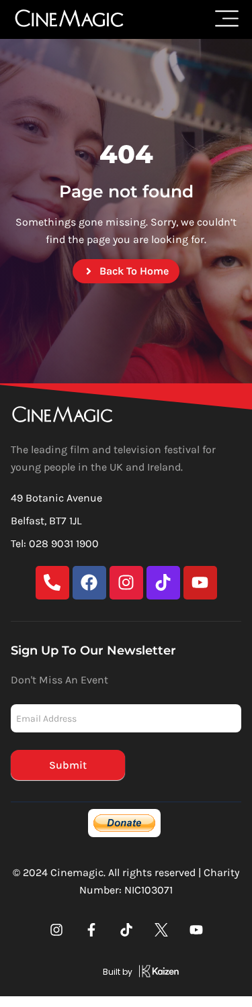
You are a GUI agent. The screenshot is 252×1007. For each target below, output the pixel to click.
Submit (68, 765)
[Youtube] (200, 583)
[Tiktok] (163, 583)
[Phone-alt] (52, 583)
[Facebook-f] (91, 930)
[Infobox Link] (126, 974)
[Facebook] (89, 583)
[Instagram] (126, 583)
